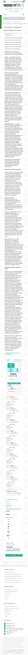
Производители (8, 610)
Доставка (7, 595)
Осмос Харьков (9, 9)
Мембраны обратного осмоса (11, 608)
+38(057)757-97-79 (10, 627)
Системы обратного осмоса (11, 606)
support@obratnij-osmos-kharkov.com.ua (12, 631)
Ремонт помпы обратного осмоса (12, 582)
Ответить (8, 405)
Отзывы (16, 9)
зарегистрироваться (16, 509)
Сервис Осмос (11, 651)
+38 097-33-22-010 (10, 625)
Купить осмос (8, 593)
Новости (17, 11)
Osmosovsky (21, 650)
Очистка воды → (9, 354)
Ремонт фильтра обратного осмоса (13, 576)
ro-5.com (5, 651)
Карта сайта (7, 614)
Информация (17, 21)
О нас (21, 9)
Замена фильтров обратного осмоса (13, 578)
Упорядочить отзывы (11, 491)
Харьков (8, 633)
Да (8, 401)
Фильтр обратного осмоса (11, 591)
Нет (13, 401)
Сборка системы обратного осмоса (13, 580)
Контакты (7, 612)
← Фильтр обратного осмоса (12, 352)
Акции (6, 616)
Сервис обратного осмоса (11, 572)
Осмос (6, 597)
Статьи (11, 11)
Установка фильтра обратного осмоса (13, 574)
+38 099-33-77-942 (17, 1)
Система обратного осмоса (11, 589)
